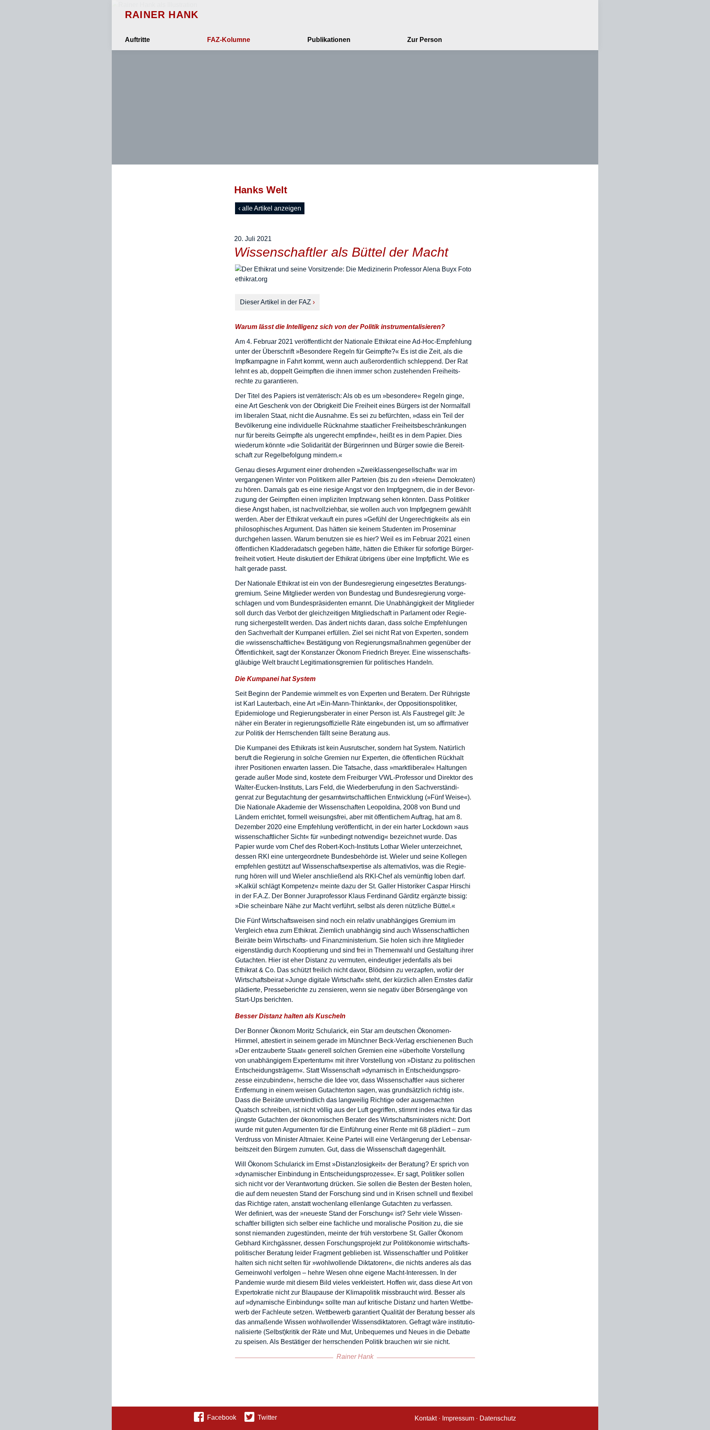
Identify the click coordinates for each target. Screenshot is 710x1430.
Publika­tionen (328, 39)
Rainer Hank (161, 15)
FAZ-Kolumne (228, 39)
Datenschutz (497, 1418)
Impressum (458, 1418)
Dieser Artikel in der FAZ (275, 302)
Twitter (267, 1417)
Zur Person (424, 39)
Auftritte (137, 39)
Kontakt (426, 1418)
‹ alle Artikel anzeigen (269, 208)
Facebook (221, 1417)
